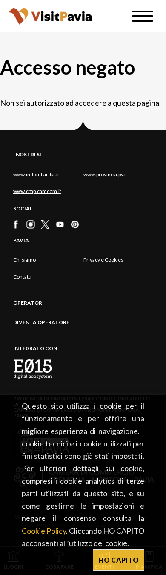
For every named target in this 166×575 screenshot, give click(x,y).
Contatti (22, 276)
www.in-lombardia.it (36, 174)
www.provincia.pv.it (105, 174)
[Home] (50, 16)
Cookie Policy (44, 530)
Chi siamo (24, 259)
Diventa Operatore (41, 322)
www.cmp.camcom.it (37, 191)
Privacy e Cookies (103, 259)
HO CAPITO (118, 560)
